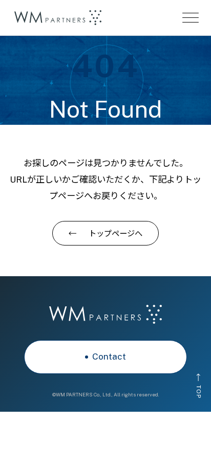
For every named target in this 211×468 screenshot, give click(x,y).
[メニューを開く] (190, 18)
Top (198, 391)
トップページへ (115, 233)
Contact (109, 356)
